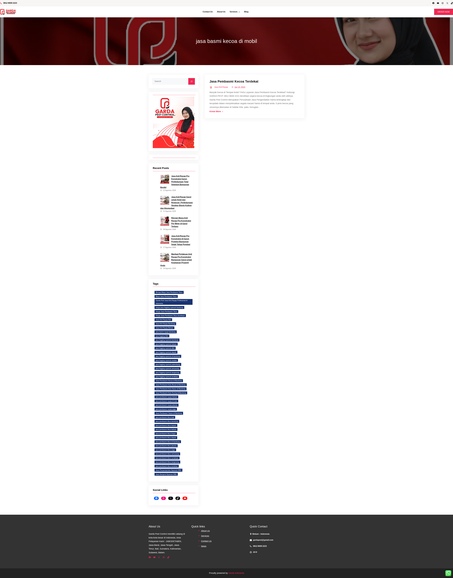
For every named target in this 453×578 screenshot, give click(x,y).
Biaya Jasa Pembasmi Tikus (166, 296)
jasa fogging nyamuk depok (166, 352)
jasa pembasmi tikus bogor (166, 434)
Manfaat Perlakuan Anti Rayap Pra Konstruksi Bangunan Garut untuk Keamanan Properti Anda (176, 259)
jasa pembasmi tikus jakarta (166, 446)
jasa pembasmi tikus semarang (167, 454)
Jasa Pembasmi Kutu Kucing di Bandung (171, 393)
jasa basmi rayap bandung (166, 332)
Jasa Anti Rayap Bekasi (164, 328)
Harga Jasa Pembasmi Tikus (166, 311)
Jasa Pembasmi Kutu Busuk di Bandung (171, 385)
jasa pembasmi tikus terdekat (167, 466)
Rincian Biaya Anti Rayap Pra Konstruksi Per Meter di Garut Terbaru (181, 222)
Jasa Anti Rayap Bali (163, 320)
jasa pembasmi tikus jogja (165, 450)
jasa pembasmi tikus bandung (167, 421)
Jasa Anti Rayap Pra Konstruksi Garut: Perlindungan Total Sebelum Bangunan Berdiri (174, 181)
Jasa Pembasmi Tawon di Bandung (169, 413)
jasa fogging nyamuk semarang (167, 368)
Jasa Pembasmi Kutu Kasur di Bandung (170, 389)
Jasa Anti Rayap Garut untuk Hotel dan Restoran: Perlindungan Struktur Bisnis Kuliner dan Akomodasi (176, 202)
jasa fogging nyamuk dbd (165, 348)
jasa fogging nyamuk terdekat (167, 377)
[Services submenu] (239, 12)
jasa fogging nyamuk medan (166, 360)
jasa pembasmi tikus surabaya (167, 458)
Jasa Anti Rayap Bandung (165, 324)
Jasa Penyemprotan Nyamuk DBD (168, 470)
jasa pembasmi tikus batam (166, 425)
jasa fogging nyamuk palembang (168, 364)
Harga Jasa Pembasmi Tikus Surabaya (170, 315)
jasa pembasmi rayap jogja (166, 409)
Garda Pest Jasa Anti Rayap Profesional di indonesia (171, 301)
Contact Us (206, 541)
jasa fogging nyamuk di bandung (168, 356)
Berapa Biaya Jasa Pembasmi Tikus (169, 292)
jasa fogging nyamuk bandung (167, 340)
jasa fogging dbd (162, 336)
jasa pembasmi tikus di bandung (168, 442)
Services (205, 536)
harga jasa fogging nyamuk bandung (169, 307)
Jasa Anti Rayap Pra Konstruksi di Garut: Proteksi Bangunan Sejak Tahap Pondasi (180, 240)
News (203, 546)
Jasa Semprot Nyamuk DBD (166, 474)
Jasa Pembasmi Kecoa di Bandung (169, 381)
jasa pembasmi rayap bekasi (166, 397)
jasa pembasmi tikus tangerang (167, 462)
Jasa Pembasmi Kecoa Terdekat (234, 81)
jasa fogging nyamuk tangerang (167, 372)
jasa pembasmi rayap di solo (166, 401)
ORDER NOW (444, 12)
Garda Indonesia (236, 573)
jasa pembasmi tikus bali (165, 417)
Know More (215, 111)
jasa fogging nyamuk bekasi (166, 344)
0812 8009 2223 (10, 3)
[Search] (191, 81)
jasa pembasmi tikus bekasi (166, 429)
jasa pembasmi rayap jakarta (166, 405)
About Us (205, 531)
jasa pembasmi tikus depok (166, 438)
